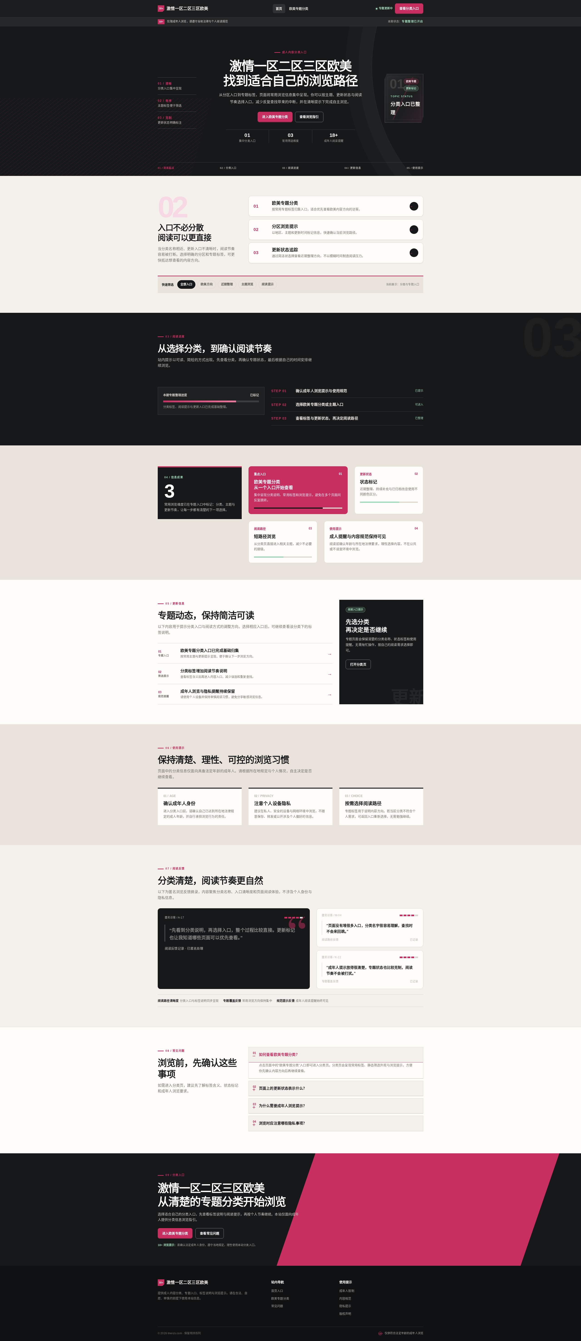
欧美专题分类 (298, 8)
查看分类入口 (409, 8)
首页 (279, 8)
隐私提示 (345, 1306)
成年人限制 (346, 1290)
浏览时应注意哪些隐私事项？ (280, 1122)
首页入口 (277, 1290)
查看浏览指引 (309, 117)
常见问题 (277, 1306)
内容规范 (345, 1298)
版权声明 (345, 1313)
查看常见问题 (209, 1233)
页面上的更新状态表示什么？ (280, 1087)
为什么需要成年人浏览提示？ (280, 1105)
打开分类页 (358, 664)
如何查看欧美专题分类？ (276, 1054)
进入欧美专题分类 (275, 117)
